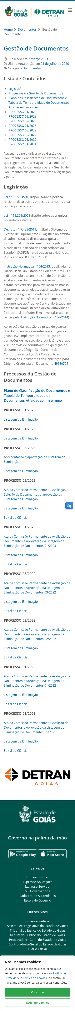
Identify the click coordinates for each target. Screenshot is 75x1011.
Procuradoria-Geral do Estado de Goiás (37, 940)
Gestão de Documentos (36, 48)
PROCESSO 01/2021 (22, 144)
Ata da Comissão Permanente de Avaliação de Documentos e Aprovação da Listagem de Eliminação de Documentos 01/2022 (37, 681)
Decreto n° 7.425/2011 (20, 229)
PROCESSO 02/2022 (22, 135)
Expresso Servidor (37, 886)
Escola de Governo (37, 900)
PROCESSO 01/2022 (22, 139)
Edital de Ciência (16, 517)
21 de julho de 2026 (55, 63)
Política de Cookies (35, 978)
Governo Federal (37, 921)
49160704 (61, 363)
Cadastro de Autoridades (37, 896)
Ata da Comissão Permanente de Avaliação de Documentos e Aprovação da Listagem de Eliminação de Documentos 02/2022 (37, 634)
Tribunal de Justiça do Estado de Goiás (37, 930)
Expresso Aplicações (37, 882)
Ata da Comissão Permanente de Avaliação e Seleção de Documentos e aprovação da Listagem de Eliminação (36, 494)
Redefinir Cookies (37, 1002)
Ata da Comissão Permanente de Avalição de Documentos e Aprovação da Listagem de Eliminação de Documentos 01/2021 (36, 727)
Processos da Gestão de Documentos (35, 93)
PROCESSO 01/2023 (22, 126)
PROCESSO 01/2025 (22, 112)
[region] (37, 983)
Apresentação (14, 457)
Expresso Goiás (37, 877)
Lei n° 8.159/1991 (16, 197)
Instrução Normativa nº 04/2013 (27, 266)
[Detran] (34, 11)
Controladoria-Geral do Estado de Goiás (37, 944)
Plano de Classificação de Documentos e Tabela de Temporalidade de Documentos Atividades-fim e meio (38, 102)
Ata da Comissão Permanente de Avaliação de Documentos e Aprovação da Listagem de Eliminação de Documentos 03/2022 (37, 587)
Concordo (37, 992)
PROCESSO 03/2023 (22, 116)
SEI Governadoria (37, 891)
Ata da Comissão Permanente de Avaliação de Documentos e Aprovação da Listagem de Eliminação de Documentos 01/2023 (37, 541)
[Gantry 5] (37, 813)
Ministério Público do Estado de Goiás (37, 935)
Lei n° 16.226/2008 (17, 215)
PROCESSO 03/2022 (22, 130)
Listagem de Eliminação (21, 419)
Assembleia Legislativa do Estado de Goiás (37, 926)
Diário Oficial (37, 949)
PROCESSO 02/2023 (22, 121)
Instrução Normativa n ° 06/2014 (44, 317)
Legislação (16, 89)
